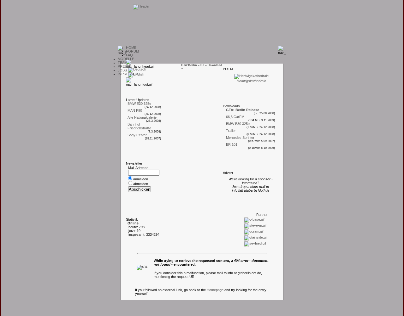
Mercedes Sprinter (240, 137)
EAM (122, 63)
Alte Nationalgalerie (142, 117)
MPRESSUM (128, 74)
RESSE (124, 66)
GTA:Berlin (189, 65)
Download (215, 65)
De (202, 65)
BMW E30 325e (139, 103)
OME (131, 47)
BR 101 (231, 144)
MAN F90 (135, 110)
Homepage (215, 290)
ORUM (132, 51)
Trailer (231, 131)
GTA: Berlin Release (242, 110)
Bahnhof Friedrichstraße (139, 126)
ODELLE (126, 59)
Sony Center (137, 135)
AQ (129, 55)
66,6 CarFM (235, 117)
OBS (122, 70)
